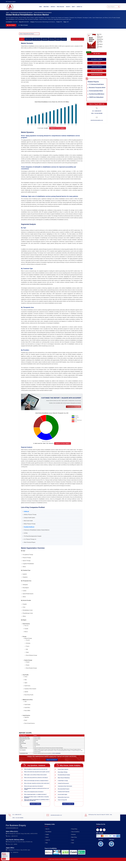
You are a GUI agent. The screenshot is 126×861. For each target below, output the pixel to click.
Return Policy (74, 837)
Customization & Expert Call (73, 406)
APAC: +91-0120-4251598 (96, 113)
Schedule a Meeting (97, 59)
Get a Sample (12, 25)
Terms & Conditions (75, 831)
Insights (68, 6)
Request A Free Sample (57, 128)
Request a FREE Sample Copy (77, 39)
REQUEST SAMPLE (35, 803)
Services (53, 6)
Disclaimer (73, 834)
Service (47, 837)
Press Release (60, 6)
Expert (72, 839)
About (73, 6)
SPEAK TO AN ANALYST (52, 759)
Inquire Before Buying (96, 74)
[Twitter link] (101, 830)
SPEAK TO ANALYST (68, 803)
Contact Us (79, 6)
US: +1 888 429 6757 (96, 110)
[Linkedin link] (104, 830)
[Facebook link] (97, 830)
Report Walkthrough (97, 66)
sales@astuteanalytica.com (97, 120)
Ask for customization (56, 753)
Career (72, 842)
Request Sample (97, 63)
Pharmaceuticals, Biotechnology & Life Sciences (21, 12)
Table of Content (24, 25)
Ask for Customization (96, 70)
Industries (46, 6)
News (46, 842)
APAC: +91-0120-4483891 (17, 817)
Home (40, 6)
